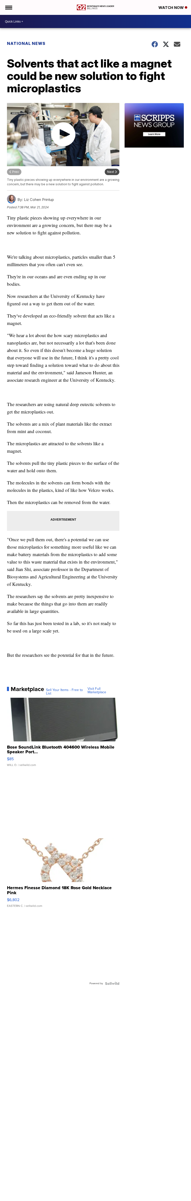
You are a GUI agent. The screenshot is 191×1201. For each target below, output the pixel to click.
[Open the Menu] (8, 7)
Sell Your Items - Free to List (64, 691)
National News (26, 43)
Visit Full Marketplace (97, 690)
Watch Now (171, 7)
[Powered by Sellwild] (112, 983)
